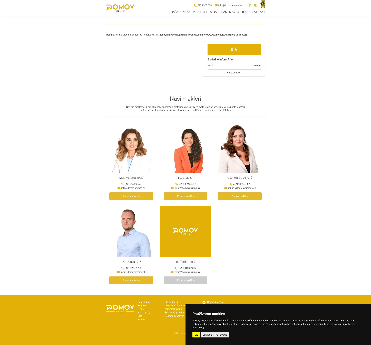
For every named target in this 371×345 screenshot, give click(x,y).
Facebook (249, 5)
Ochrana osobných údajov (178, 315)
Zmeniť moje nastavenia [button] (215, 335)
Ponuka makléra (131, 196)
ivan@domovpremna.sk (133, 272)
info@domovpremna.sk (230, 5)
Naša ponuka (180, 12)
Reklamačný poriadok (176, 312)
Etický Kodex (171, 302)
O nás (214, 12)
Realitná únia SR (262, 4)
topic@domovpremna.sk (187, 272)
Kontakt (258, 12)
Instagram (255, 5)
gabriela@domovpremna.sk (242, 188)
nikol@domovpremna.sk (187, 188)
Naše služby (230, 12)
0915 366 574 (205, 5)
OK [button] (196, 335)
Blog (245, 12)
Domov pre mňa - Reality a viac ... (120, 8)
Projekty (200, 12)
